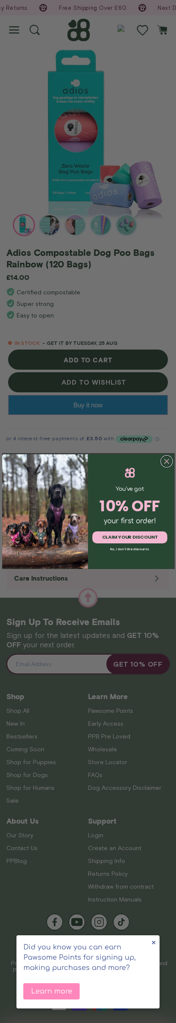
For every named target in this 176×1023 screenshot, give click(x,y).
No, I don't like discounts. (130, 549)
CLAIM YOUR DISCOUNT (130, 537)
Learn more (51, 991)
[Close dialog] (166, 461)
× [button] (153, 943)
